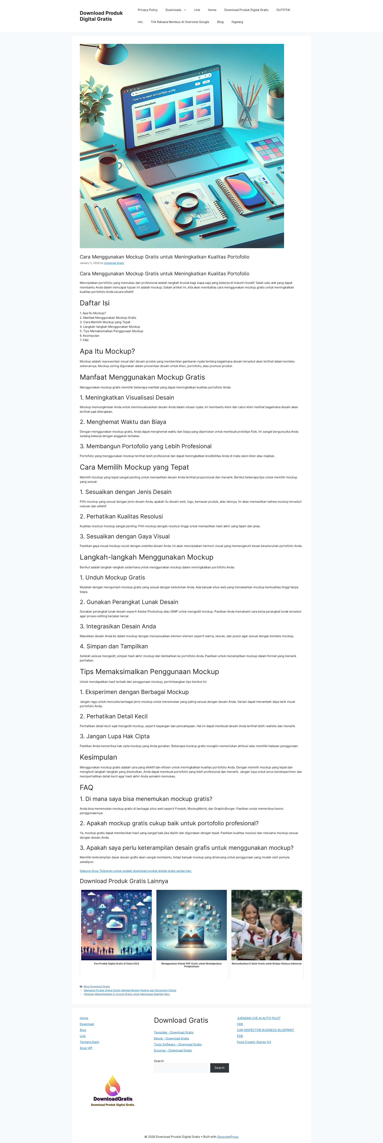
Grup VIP (86, 1048)
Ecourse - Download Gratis (173, 1050)
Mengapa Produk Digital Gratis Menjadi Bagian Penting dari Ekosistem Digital (130, 990)
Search (159, 1061)
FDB (240, 1036)
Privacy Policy (148, 10)
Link (197, 10)
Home (212, 10)
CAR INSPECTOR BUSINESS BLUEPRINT (265, 1030)
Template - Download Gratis (173, 1032)
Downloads (173, 10)
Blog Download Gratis (97, 986)
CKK (240, 1024)
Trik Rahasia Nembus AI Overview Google (180, 22)
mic (140, 22)
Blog (220, 22)
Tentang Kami (89, 1042)
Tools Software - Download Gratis (178, 1044)
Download (87, 1024)
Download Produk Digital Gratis (101, 16)
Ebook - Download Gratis (171, 1038)
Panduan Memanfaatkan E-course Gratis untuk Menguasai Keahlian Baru (127, 994)
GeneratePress (228, 1137)
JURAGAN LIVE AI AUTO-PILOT (259, 1018)
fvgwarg (237, 22)
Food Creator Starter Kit (254, 1042)
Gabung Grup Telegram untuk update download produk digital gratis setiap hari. (136, 871)
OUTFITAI (283, 10)
